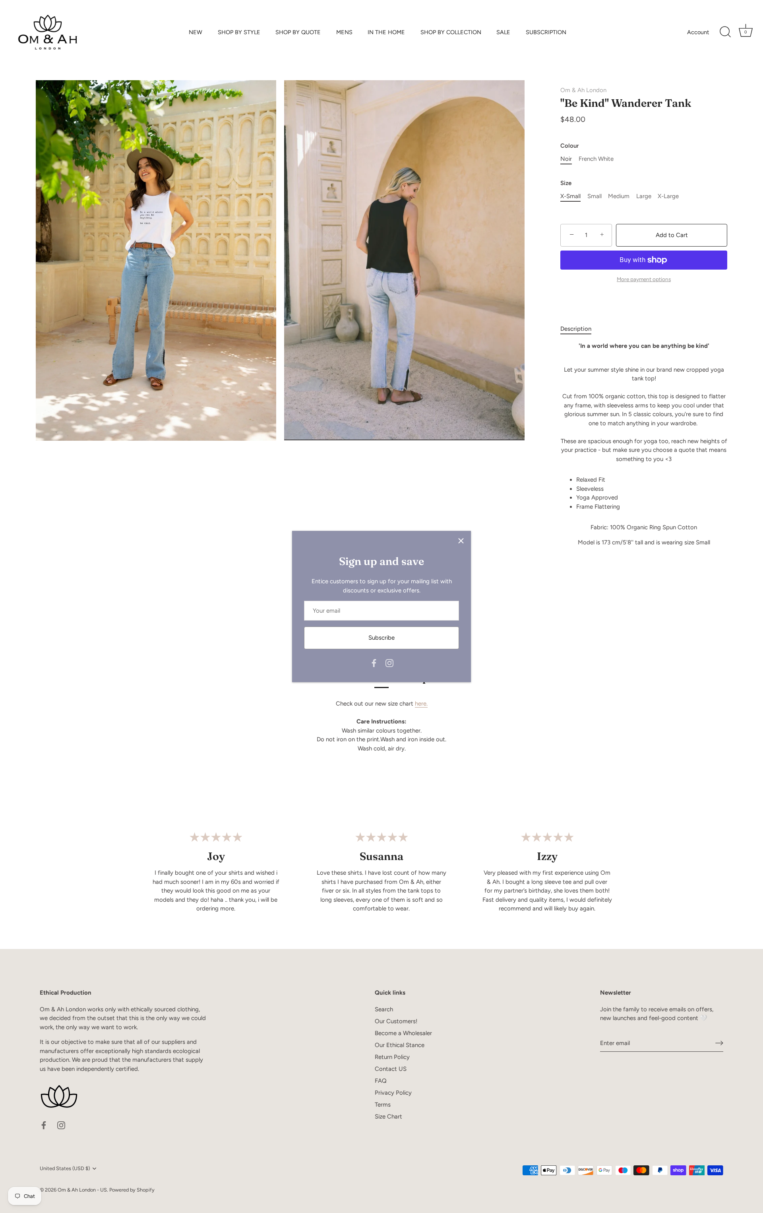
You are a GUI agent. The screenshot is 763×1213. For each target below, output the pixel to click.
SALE (503, 32)
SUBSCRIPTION (546, 32)
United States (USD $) (65, 1168)
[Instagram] (389, 662)
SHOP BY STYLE (239, 32)
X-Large (668, 196)
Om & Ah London (583, 90)
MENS (344, 32)
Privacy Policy (393, 1092)
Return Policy (392, 1057)
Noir (566, 158)
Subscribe (381, 637)
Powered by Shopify (132, 1190)
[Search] (725, 32)
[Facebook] (374, 662)
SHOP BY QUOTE (298, 32)
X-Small (570, 196)
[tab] (579, 329)
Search (384, 1009)
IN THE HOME (386, 32)
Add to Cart (672, 235)
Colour (569, 145)
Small (594, 196)
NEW (195, 32)
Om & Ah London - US (82, 1190)
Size (565, 183)
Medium (618, 196)
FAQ (381, 1080)
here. (421, 703)
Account (698, 32)
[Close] (461, 541)
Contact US (391, 1068)
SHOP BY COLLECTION (450, 32)
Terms (383, 1104)
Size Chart (388, 1116)
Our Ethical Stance (399, 1045)
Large (643, 196)
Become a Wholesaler (403, 1033)
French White (596, 158)
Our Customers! (396, 1021)
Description (575, 328)
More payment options (644, 279)
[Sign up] (719, 1043)
